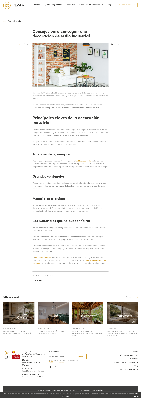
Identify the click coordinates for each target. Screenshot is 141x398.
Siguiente (115, 44)
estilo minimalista (83, 161)
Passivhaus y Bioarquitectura (91, 5)
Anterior (27, 44)
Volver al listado (14, 21)
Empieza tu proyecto (126, 5)
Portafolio (71, 5)
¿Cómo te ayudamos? (53, 5)
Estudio (37, 5)
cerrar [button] (136, 396)
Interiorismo (37, 280)
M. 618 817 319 (27, 369)
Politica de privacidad (56, 362)
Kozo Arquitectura (43, 258)
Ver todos (129, 297)
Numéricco (99, 390)
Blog (109, 5)
